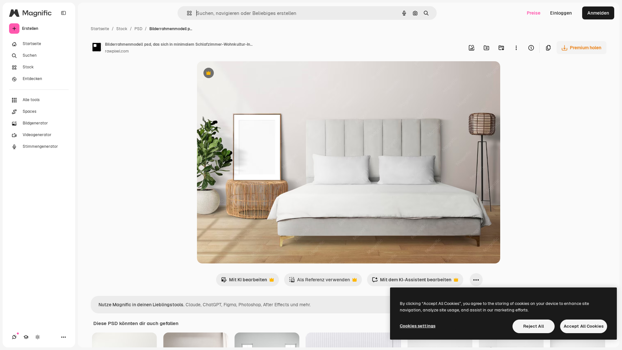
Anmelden (598, 13)
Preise (533, 13)
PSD (138, 28)
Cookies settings (417, 326)
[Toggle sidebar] (63, 13)
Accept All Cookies (584, 326)
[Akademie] (26, 337)
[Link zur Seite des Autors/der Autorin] (96, 48)
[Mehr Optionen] (516, 47)
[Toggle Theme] (37, 337)
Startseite (100, 28)
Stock (121, 28)
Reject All (533, 326)
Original (238, 74)
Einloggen (561, 13)
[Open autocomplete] (187, 13)
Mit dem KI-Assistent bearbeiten (411, 281)
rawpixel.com (117, 51)
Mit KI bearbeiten (244, 281)
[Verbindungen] (14, 337)
